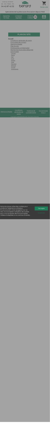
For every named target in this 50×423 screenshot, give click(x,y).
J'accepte (41, 208)
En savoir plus (41, 212)
